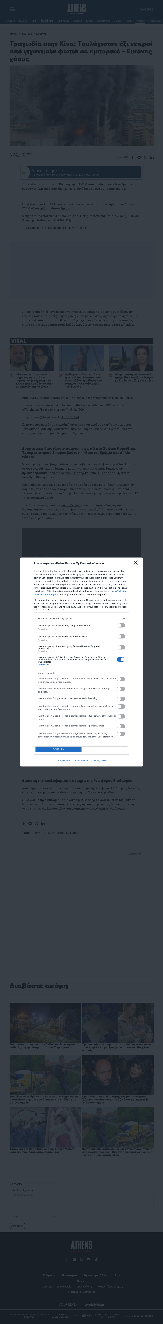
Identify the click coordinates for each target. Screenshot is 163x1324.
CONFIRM (58, 749)
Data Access (81, 760)
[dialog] (81, 662)
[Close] (137, 564)
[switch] (121, 625)
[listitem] (81, 618)
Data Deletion (63, 760)
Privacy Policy (99, 760)
